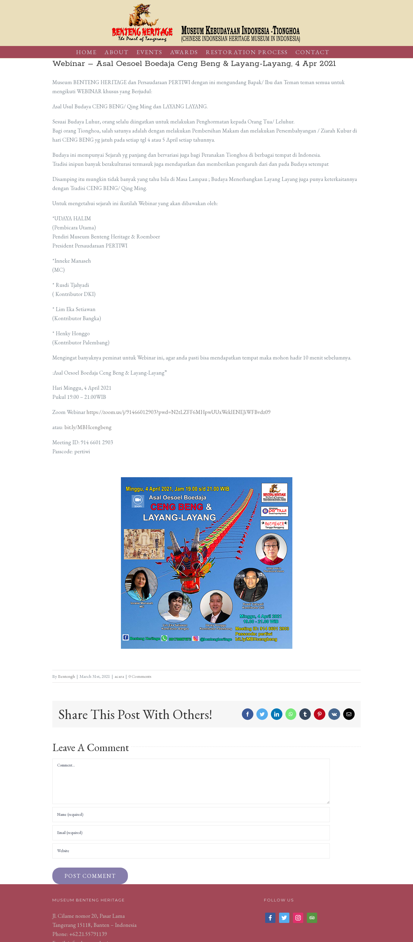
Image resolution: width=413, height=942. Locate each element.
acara (119, 676)
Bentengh (66, 676)
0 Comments (139, 676)
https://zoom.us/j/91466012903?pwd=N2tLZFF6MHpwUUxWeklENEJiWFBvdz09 (178, 412)
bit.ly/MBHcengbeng (88, 427)
